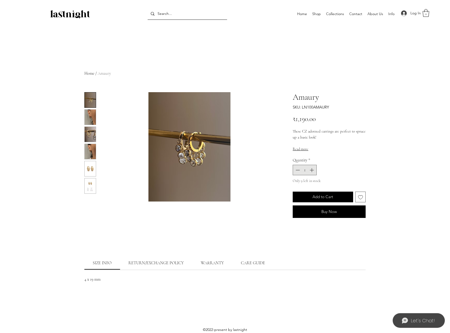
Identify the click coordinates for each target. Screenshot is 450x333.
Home (89, 73)
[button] (335, 13)
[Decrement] (297, 170)
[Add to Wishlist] (360, 197)
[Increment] (312, 170)
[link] (102, 263)
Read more (300, 149)
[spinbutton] (305, 170)
